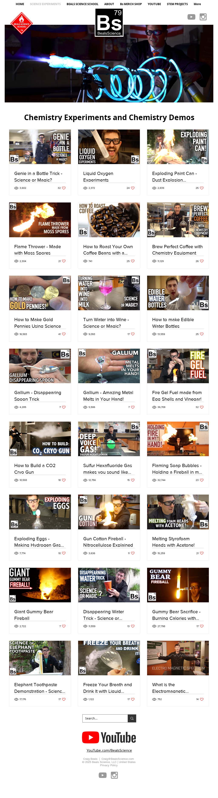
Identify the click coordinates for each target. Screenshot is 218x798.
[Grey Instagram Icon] (203, 17)
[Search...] (132, 718)
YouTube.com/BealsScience (109, 750)
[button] (109, 63)
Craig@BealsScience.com (118, 758)
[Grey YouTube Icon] (191, 17)
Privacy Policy (109, 765)
